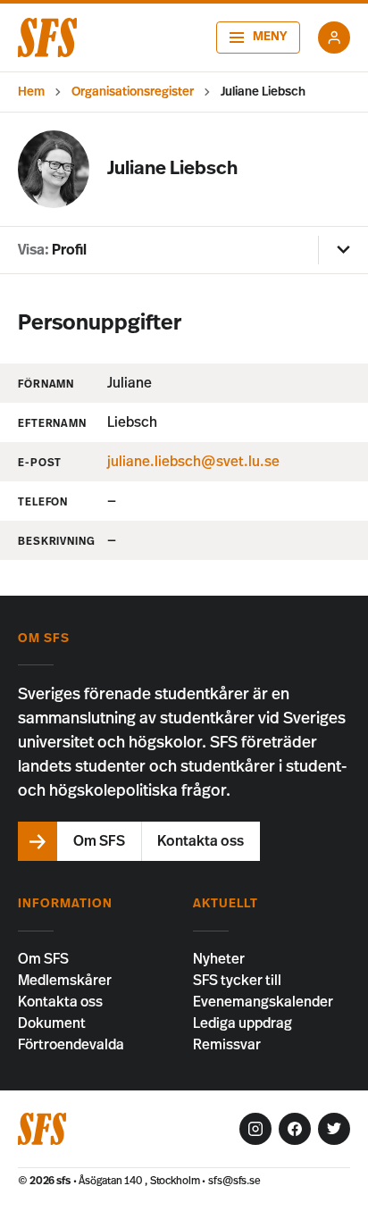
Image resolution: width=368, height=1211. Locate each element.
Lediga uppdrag (242, 1023)
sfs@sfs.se (234, 1180)
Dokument (52, 1023)
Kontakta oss (60, 1002)
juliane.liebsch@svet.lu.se (193, 462)
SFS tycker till (237, 980)
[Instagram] (255, 1129)
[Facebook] (295, 1129)
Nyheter (219, 959)
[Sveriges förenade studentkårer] (47, 37)
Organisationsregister (132, 92)
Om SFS (43, 959)
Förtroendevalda (71, 1045)
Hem (31, 92)
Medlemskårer (65, 980)
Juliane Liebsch (263, 92)
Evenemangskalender (263, 1002)
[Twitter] (334, 1129)
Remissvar (227, 1045)
